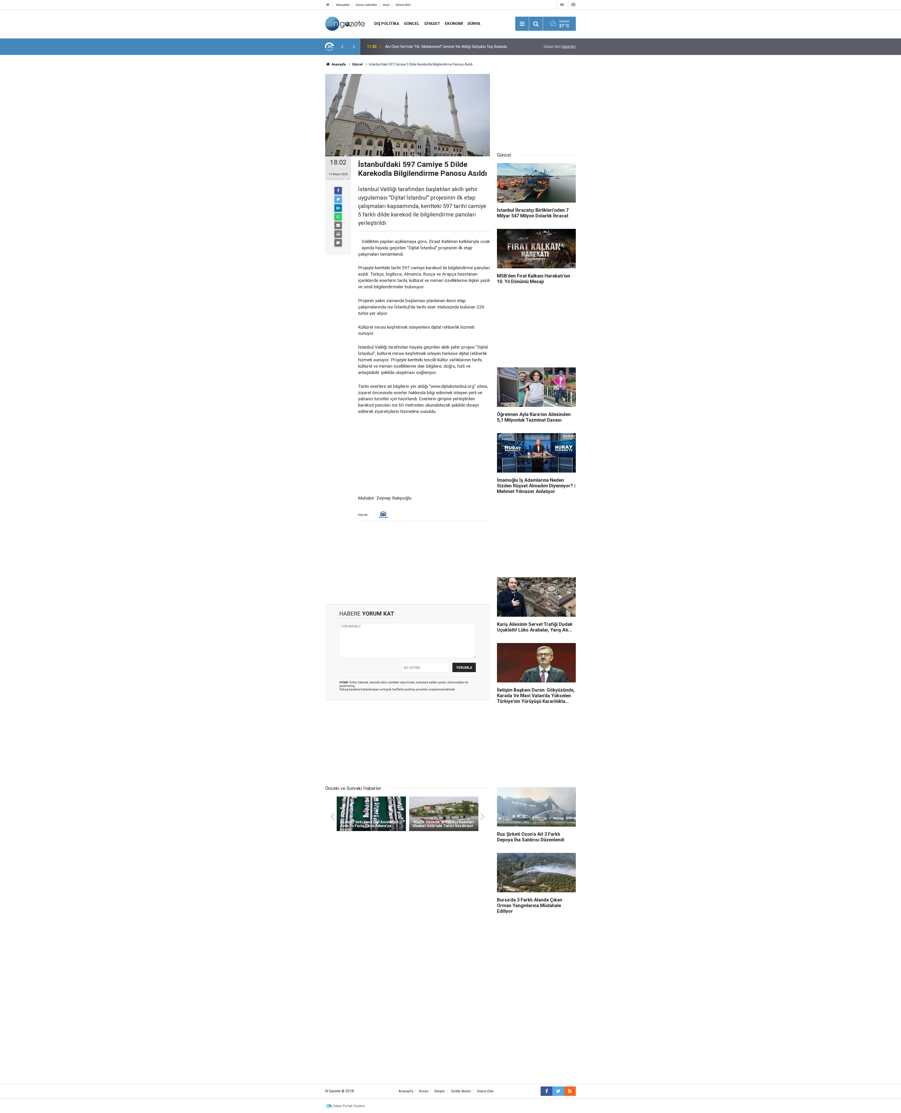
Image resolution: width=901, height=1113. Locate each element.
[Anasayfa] (327, 5)
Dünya (474, 23)
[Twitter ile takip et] (558, 1091)
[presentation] (342, 47)
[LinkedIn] (338, 208)
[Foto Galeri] (573, 4)
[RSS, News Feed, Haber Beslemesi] (570, 1091)
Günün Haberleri (366, 5)
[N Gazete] (345, 23)
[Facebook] (338, 190)
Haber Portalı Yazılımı (349, 1106)
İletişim (439, 1091)
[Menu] (522, 23)
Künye (423, 1091)
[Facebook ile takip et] (546, 1091)
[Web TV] (562, 4)
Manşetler (343, 5)
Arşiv (386, 5)
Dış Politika (386, 23)
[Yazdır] (338, 234)
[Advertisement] (286, 137)
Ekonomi (454, 23)
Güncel (412, 23)
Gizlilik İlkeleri (461, 1091)
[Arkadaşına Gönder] (338, 225)
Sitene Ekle (403, 5)
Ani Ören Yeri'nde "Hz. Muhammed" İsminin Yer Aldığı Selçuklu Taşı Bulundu (446, 46)
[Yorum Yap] (338, 242)
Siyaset (432, 23)
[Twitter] (338, 199)
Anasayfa (406, 1091)
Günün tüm (560, 46)
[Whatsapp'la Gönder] (338, 216)
